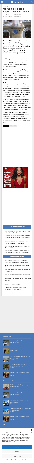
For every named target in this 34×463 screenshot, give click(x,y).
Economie (5, 6)
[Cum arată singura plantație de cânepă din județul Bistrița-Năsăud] (6, 351)
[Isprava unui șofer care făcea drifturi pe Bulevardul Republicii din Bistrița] (6, 343)
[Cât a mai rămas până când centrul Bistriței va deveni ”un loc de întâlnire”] (6, 411)
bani (11, 125)
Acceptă (17, 447)
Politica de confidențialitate (21, 459)
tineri (15, 125)
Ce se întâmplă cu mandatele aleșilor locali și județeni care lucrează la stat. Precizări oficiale (17, 237)
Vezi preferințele (17, 456)
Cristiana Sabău (17, 14)
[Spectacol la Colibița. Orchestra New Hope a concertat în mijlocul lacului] (6, 359)
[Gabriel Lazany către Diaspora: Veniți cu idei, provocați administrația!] (6, 387)
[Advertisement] (17, 147)
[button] (31, 429)
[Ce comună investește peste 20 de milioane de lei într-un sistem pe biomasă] (6, 367)
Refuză (17, 451)
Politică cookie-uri (10, 459)
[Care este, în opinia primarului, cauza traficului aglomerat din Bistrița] (6, 403)
